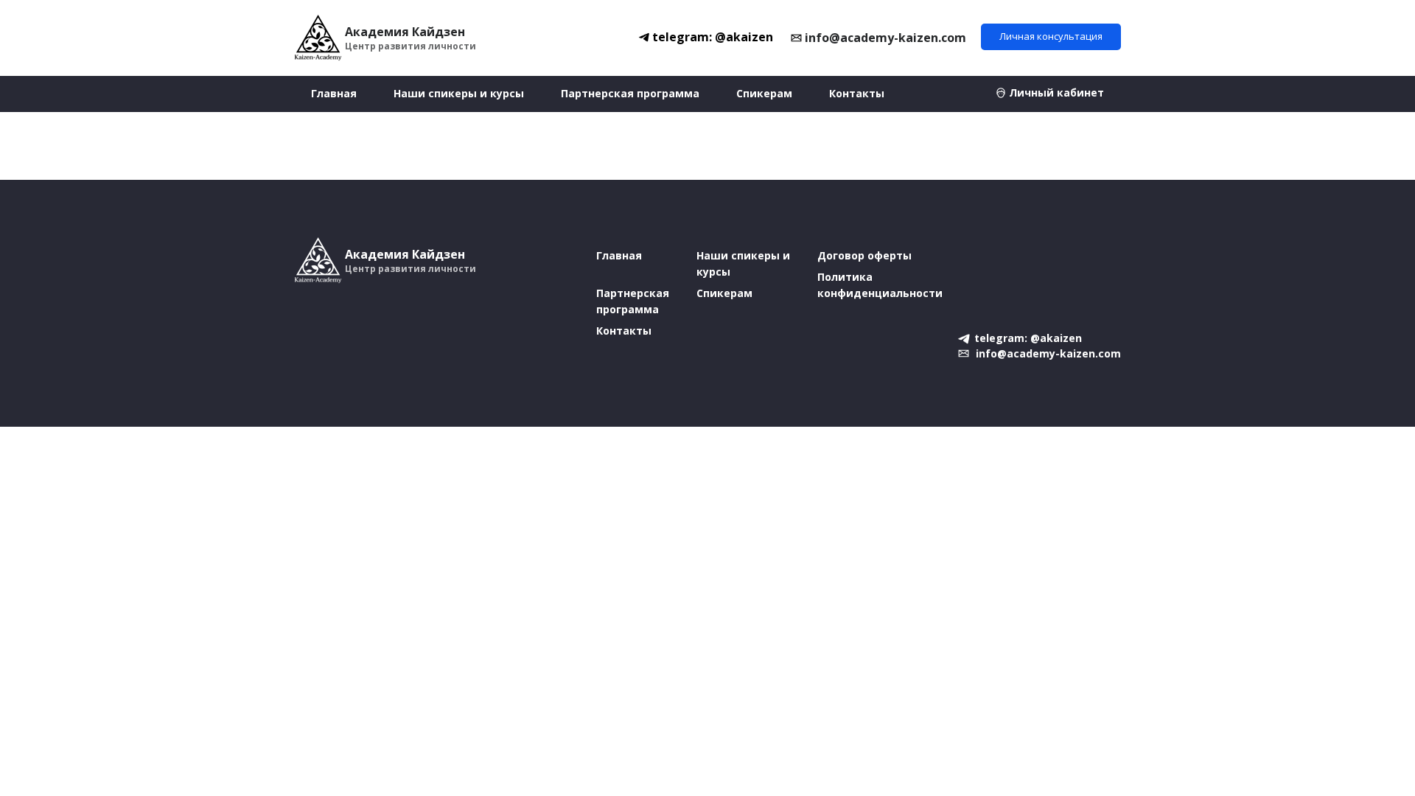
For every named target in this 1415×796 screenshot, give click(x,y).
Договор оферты (864, 255)
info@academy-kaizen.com (885, 37)
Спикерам (764, 93)
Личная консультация (1051, 36)
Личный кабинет (1056, 92)
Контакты (856, 93)
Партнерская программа (630, 93)
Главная (334, 93)
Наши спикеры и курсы (459, 93)
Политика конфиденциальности (880, 285)
